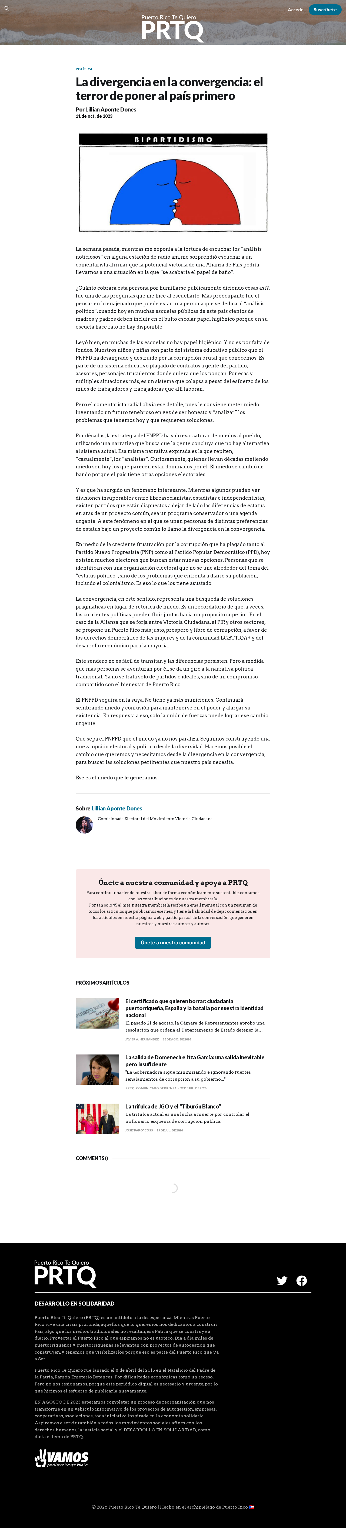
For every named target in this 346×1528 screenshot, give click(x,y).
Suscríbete (325, 9)
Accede (296, 9)
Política (84, 69)
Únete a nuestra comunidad (173, 942)
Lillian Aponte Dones (110, 109)
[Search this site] (7, 8)
